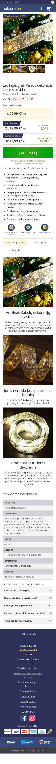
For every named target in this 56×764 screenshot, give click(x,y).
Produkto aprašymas (15, 242)
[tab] (15, 242)
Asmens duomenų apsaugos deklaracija (28, 675)
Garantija (15, 250)
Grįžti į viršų (26, 633)
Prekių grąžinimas (28, 691)
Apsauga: (8, 549)
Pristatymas (40, 242)
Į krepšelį (28, 152)
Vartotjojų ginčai (28, 706)
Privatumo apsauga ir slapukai (28, 684)
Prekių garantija (28, 701)
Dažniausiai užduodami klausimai (28, 661)
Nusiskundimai (28, 696)
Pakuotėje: (9, 502)
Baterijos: (9, 571)
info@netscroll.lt (28, 650)
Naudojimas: (10, 513)
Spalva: (7, 538)
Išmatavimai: (10, 560)
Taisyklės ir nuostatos (28, 668)
